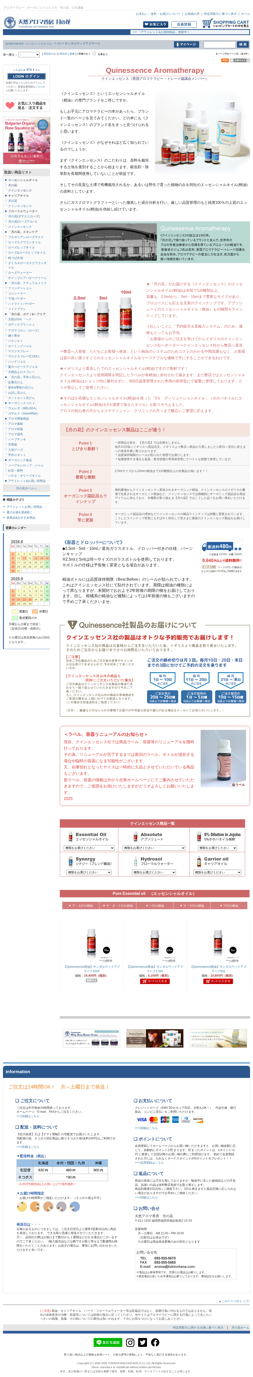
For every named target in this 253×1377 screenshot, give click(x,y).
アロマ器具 (15, 434)
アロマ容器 (15, 429)
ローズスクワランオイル (24, 242)
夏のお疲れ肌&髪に (19, 512)
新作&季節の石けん (21, 387)
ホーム (245, 14)
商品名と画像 (67, 53)
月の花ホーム (240, 1327)
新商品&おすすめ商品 (21, 517)
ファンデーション (20, 288)
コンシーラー (17, 293)
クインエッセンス (20, 226)
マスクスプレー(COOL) (23, 356)
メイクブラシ (17, 309)
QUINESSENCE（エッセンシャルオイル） (29, 43)
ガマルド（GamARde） (24, 413)
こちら (21, 82)
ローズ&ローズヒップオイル (27, 252)
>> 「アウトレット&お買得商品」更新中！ (160, 32)
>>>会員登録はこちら (149, 1162)
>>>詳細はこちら (28, 1116)
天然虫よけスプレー (21, 372)
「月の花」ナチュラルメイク (27, 283)
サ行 (59, 43)
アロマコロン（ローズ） (24, 330)
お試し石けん (17, 392)
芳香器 (12, 444)
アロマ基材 (15, 424)
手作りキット (17, 455)
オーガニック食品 (20, 460)
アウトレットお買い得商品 (24, 507)
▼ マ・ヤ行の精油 (192, 905)
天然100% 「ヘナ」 (21, 319)
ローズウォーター (20, 272)
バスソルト (15, 341)
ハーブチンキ (17, 439)
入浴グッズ (15, 450)
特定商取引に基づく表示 (220, 14)
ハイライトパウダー (21, 304)
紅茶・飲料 (15, 470)
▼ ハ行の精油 (155, 905)
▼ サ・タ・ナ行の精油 (118, 905)
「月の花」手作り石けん (24, 377)
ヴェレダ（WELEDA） (23, 408)
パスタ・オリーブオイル (24, 475)
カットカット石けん (21, 398)
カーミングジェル (20, 346)
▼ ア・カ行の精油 (80, 905)
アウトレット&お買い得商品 (27, 481)
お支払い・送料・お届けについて (158, 14)
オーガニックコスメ (21, 403)
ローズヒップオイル (21, 247)
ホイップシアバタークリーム (27, 278)
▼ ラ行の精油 (229, 905)
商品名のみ (50, 53)
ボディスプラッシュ (21, 324)
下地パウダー (17, 298)
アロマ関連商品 (18, 418)
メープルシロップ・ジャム (26, 465)
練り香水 (14, 335)
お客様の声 (192, 14)
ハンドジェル (17, 361)
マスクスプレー (18, 351)
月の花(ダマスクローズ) (24, 216)
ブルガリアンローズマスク (26, 237)
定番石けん (15, 382)
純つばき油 (15, 258)
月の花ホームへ (26, 488)
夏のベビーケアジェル (23, 367)
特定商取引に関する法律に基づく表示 (198, 1327)
